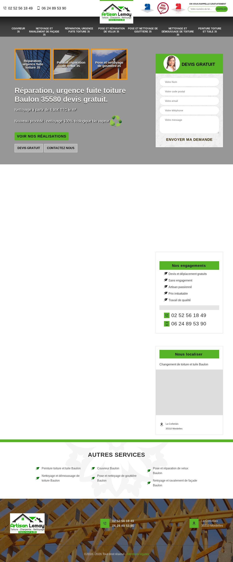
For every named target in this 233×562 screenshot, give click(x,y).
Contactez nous (60, 148)
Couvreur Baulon (108, 468)
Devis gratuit (28, 148)
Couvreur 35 (18, 30)
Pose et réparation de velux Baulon (170, 471)
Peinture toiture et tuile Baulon (61, 468)
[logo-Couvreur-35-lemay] (116, 12)
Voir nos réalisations (41, 136)
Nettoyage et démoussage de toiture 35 (178, 31)
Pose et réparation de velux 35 (111, 30)
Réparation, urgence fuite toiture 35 (79, 30)
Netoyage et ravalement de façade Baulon (175, 483)
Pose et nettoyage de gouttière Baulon (117, 478)
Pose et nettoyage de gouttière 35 (143, 30)
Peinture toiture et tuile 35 (209, 30)
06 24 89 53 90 (53, 8)
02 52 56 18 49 (20, 8)
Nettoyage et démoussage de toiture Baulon (61, 478)
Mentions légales (138, 554)
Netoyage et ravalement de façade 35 (44, 31)
